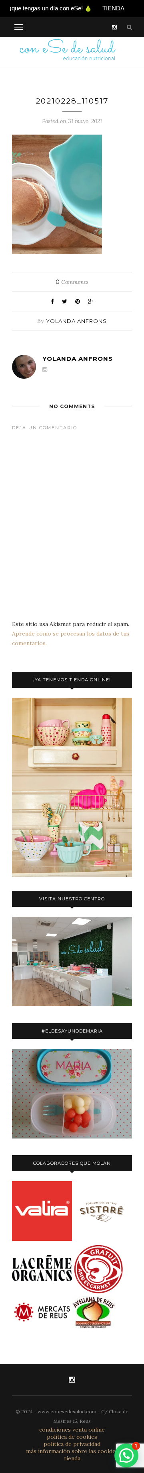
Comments (72, 282)
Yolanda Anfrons (76, 321)
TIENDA (113, 8)
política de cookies (72, 1436)
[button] (126, 1455)
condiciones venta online (72, 1429)
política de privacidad (72, 1444)
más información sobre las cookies (72, 1451)
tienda (72, 1458)
